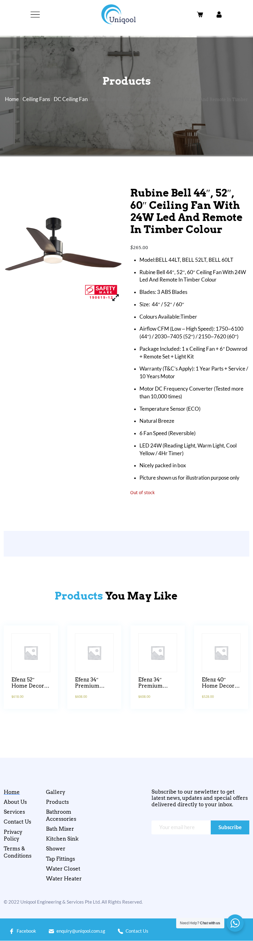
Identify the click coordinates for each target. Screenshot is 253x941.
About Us (15, 802)
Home (12, 99)
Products (57, 802)
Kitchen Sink (62, 839)
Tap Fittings (60, 859)
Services (14, 812)
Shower (55, 849)
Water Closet (63, 869)
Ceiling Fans (36, 99)
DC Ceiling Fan (71, 99)
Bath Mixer (60, 829)
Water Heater (64, 878)
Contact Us (17, 822)
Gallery (55, 792)
